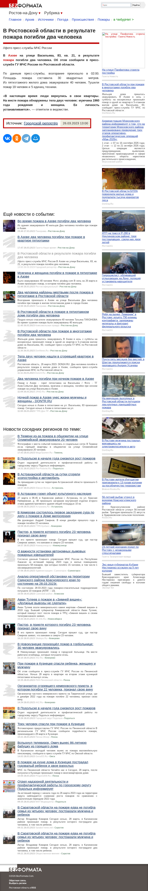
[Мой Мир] (35, 138)
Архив (29, 19)
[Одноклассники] (16, 138)
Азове (12, 55)
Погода (62, 19)
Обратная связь (17, 880)
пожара (8, 60)
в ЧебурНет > (124, 19)
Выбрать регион (17, 883)
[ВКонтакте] (7, 138)
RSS (33, 888)
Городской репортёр (41, 123)
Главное (15, 19)
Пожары (104, 19)
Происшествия (83, 19)
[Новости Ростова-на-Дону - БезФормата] (21, 4)
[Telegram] (26, 138)
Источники (46, 19)
